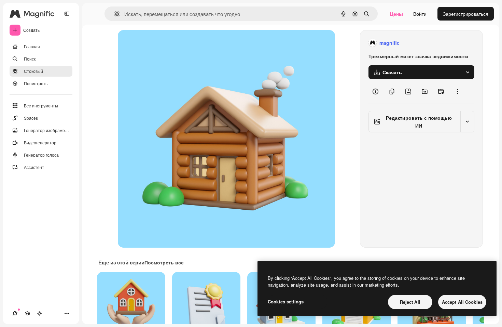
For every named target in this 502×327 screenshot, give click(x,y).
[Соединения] (15, 313)
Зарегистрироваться (465, 13)
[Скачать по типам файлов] (467, 72)
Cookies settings (286, 301)
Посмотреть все (164, 262)
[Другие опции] (457, 91)
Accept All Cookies (462, 302)
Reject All (410, 302)
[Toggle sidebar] (66, 13)
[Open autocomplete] (114, 13)
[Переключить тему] (39, 313)
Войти (420, 13)
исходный (163, 43)
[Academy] (27, 313)
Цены (396, 13)
